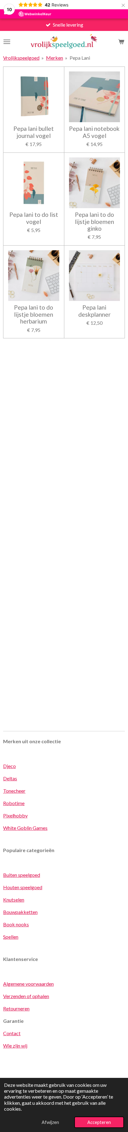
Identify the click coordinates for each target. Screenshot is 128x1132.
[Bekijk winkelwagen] (121, 42)
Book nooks (16, 924)
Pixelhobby (15, 815)
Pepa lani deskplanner (94, 311)
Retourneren (16, 1008)
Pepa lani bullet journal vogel (33, 132)
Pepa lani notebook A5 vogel (94, 132)
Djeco (9, 766)
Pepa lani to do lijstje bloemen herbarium (33, 314)
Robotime (14, 803)
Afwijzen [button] (50, 1122)
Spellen (10, 937)
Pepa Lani (80, 58)
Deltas (10, 778)
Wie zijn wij (15, 1045)
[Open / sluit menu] (7, 42)
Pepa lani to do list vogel (33, 218)
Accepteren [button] (99, 1122)
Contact (12, 1033)
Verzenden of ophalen (26, 996)
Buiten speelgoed (21, 875)
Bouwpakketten (20, 912)
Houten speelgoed (22, 887)
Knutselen (13, 900)
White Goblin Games (25, 828)
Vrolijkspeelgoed (21, 58)
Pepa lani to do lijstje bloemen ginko (94, 221)
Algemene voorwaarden (28, 984)
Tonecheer (14, 791)
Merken (54, 58)
